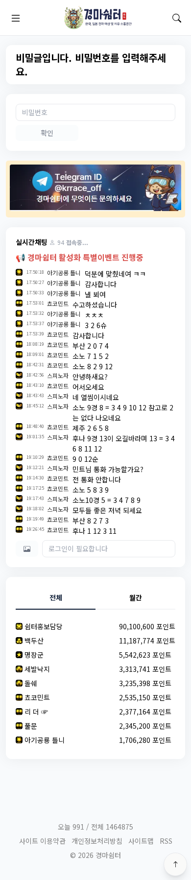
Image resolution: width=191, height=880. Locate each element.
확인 (47, 133)
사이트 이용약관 (42, 841)
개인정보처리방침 (97, 841)
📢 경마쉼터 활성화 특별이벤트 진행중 (79, 257)
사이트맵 (141, 841)
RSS (166, 841)
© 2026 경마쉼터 (95, 855)
